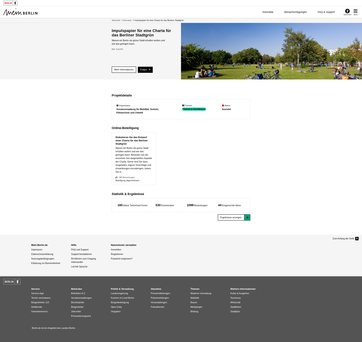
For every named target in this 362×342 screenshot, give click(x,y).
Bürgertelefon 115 (40, 302)
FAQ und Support (80, 249)
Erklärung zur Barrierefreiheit (45, 263)
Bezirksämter (77, 302)
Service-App (37, 293)
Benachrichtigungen (295, 12)
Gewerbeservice (39, 311)
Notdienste (36, 307)
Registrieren (117, 254)
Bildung (194, 311)
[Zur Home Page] (20, 12)
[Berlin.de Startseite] (11, 282)
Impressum (36, 249)
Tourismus (235, 298)
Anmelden (116, 249)
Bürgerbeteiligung (120, 302)
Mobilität (194, 298)
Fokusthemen (157, 307)
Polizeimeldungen (160, 298)
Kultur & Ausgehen (239, 293)
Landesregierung (119, 293)
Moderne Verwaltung (200, 293)
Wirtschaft (235, 302)
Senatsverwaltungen (81, 298)
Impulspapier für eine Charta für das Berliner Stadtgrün (159, 20)
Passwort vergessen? (121, 258)
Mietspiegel (196, 307)
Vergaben (116, 311)
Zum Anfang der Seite (343, 238)
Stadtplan (235, 311)
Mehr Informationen (124, 69)
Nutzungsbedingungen (42, 258)
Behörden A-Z (78, 293)
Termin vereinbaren (41, 298)
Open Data (116, 307)
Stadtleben (235, 307)
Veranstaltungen (159, 302)
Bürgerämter (77, 307)
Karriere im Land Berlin (122, 298)
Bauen (193, 302)
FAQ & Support (326, 12)
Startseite (116, 20)
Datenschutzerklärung (42, 254)
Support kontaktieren (81, 254)
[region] (132, 205)
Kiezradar (268, 12)
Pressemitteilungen (160, 293)
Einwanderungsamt (81, 316)
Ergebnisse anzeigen (231, 217)
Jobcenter (76, 311)
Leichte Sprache (79, 266)
